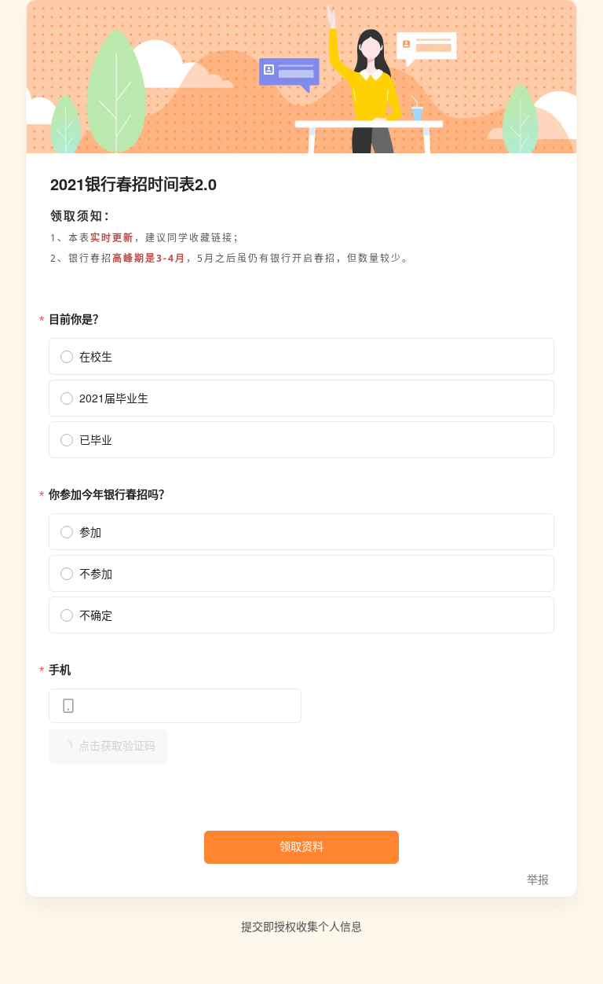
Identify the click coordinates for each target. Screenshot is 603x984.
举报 (538, 879)
